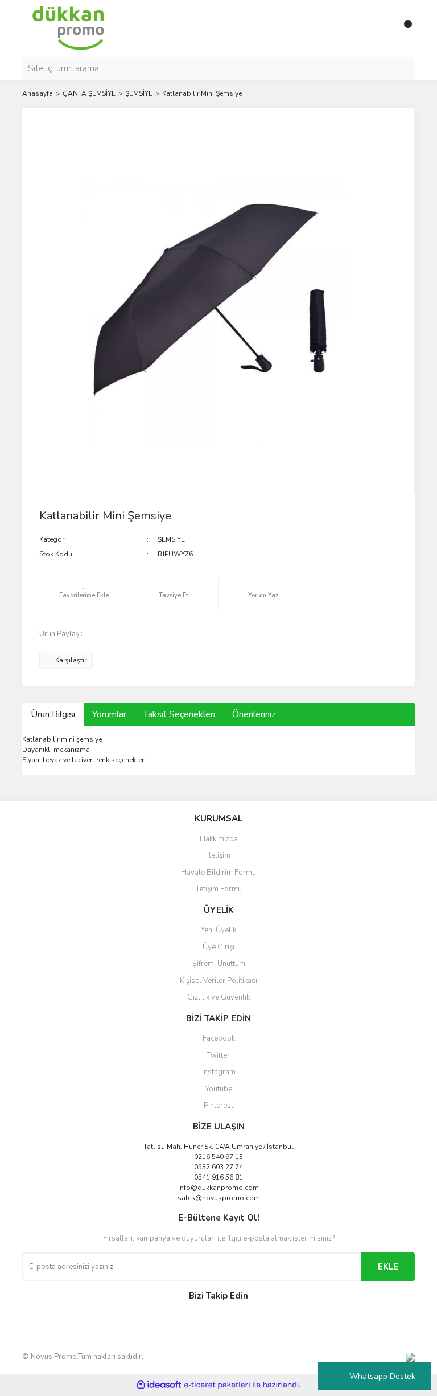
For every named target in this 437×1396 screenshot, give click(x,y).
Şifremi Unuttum (218, 964)
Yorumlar (109, 714)
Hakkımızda (219, 839)
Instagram (219, 1072)
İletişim (218, 855)
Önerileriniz (253, 714)
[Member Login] (380, 28)
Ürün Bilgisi (53, 714)
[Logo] (68, 27)
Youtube (218, 1089)
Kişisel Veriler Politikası (218, 981)
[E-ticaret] (217, 1385)
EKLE (388, 1266)
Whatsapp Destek (382, 1376)
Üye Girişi (218, 947)
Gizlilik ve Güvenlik (218, 997)
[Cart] (403, 28)
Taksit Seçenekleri (179, 714)
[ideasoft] (159, 1384)
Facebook (219, 1038)
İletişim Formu (218, 889)
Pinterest (218, 1105)
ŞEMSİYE (171, 539)
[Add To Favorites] (84, 594)
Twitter (218, 1055)
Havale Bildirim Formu (218, 872)
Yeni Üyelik (218, 930)
